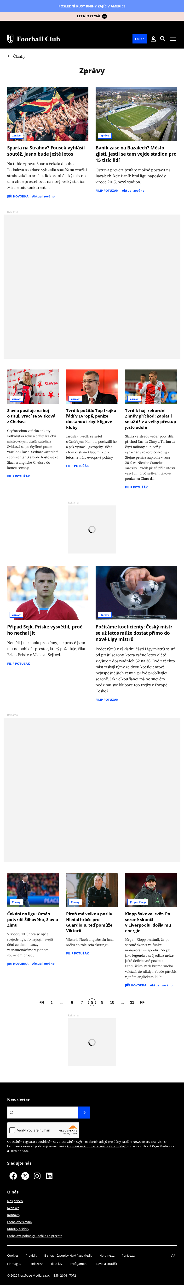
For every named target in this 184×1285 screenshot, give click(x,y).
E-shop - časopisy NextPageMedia (68, 1255)
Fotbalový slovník (19, 1222)
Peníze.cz (128, 1255)
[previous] (42, 1002)
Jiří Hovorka (18, 196)
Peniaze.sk (36, 1263)
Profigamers (78, 1263)
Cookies (12, 1255)
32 (132, 1002)
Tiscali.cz (57, 1263)
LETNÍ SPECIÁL (89, 16)
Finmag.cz (14, 1263)
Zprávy (16, 135)
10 (112, 1002)
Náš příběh (15, 1201)
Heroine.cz (107, 1255)
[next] (142, 1002)
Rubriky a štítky (18, 1229)
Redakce (13, 1208)
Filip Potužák (107, 190)
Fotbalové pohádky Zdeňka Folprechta (34, 1236)
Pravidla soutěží (105, 1263)
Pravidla (31, 1255)
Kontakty (13, 1215)
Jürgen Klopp (138, 902)
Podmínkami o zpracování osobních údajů (96, 1146)
